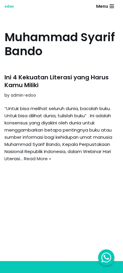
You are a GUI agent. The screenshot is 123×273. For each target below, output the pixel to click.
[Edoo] (10, 6)
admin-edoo (23, 95)
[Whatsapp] (106, 257)
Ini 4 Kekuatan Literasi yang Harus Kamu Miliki (56, 81)
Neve (10, 267)
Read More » (37, 158)
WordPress (59, 267)
